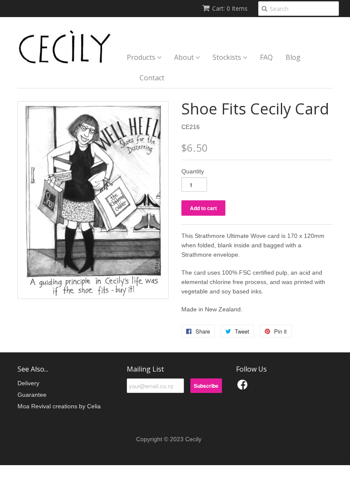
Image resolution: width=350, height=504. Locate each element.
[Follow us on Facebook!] (243, 387)
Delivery (28, 383)
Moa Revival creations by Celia (59, 406)
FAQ (266, 57)
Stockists (228, 57)
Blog (293, 57)
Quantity (192, 171)
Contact (152, 77)
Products (142, 57)
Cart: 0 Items (230, 8)
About (184, 57)
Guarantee (32, 394)
